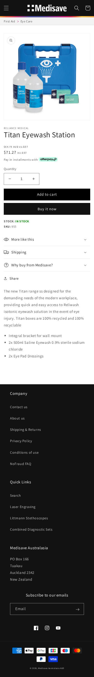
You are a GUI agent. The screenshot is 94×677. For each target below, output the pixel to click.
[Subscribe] (77, 609)
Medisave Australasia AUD (51, 668)
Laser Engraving (23, 506)
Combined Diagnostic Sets (31, 529)
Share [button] (14, 278)
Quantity (10, 169)
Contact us (19, 407)
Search (15, 495)
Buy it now (47, 208)
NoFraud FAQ (20, 463)
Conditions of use (24, 452)
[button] (6, 8)
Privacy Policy (21, 441)
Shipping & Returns (25, 429)
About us (17, 418)
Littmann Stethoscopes (29, 518)
